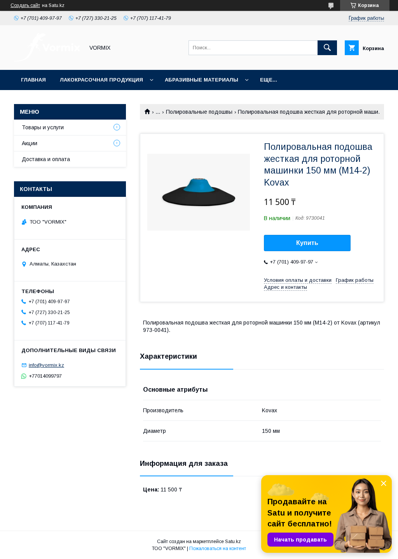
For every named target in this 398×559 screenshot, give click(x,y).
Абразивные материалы (201, 80)
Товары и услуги (43, 127)
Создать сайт (25, 5)
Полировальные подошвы (199, 112)
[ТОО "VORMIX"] (47, 60)
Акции (29, 143)
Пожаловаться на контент (217, 548)
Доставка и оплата (46, 159)
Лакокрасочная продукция (101, 80)
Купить (307, 243)
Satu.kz (233, 541)
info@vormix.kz (46, 365)
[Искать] (327, 47)
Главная (33, 80)
